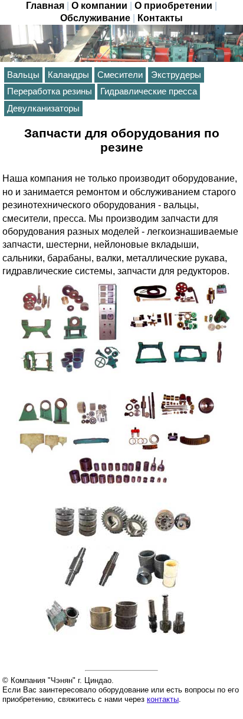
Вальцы (23, 75)
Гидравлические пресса (148, 91)
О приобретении (173, 6)
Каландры (68, 75)
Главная (45, 6)
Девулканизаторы (43, 108)
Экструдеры (176, 75)
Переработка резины (49, 91)
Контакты (160, 18)
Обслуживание (95, 18)
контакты (163, 699)
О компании (99, 6)
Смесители (120, 75)
